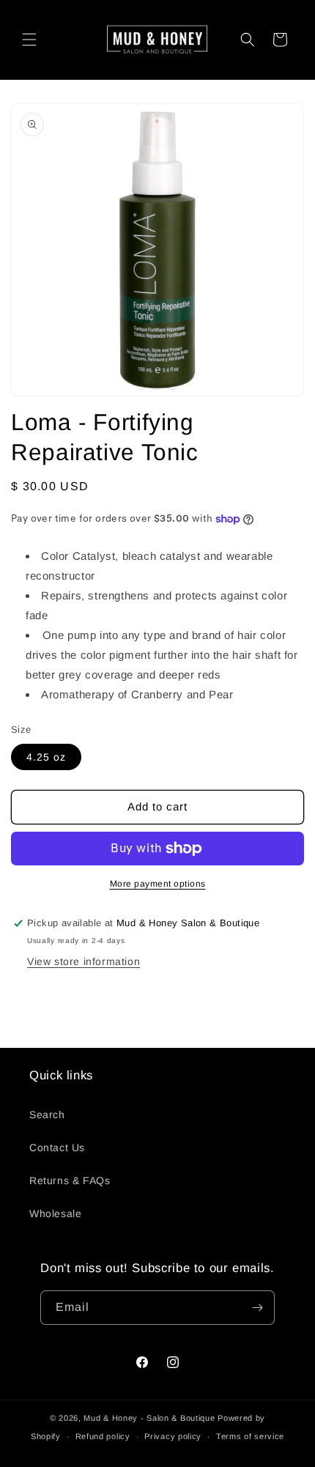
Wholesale (55, 1213)
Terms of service (250, 1436)
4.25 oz (46, 757)
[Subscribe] (258, 1307)
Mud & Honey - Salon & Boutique (149, 1418)
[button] (29, 39)
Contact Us (57, 1147)
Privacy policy (172, 1436)
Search (47, 1114)
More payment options (158, 884)
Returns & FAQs (69, 1180)
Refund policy (102, 1436)
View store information (83, 961)
